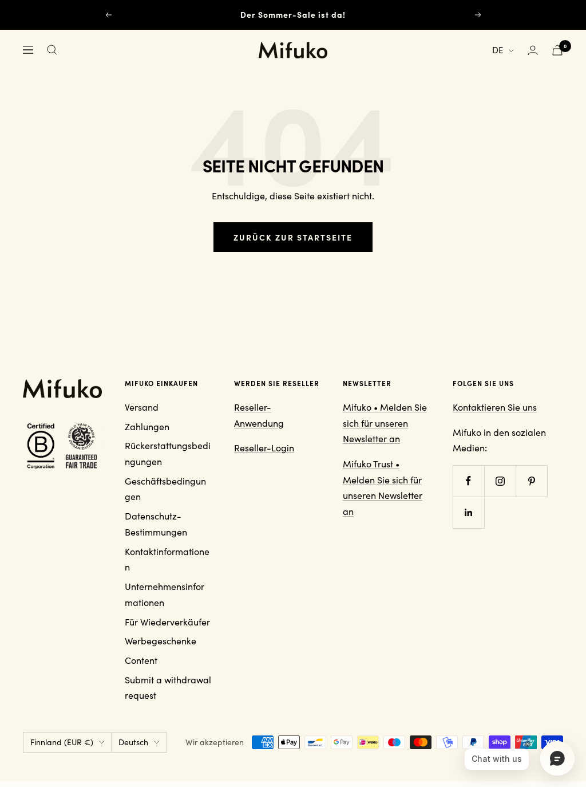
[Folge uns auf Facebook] (468, 481)
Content (141, 660)
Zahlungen (147, 426)
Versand (142, 407)
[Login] (533, 50)
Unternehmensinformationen (164, 594)
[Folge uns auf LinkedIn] (468, 512)
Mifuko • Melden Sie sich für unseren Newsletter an (385, 422)
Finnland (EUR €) (61, 742)
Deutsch (133, 742)
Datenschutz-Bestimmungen (156, 524)
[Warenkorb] (557, 50)
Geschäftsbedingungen (165, 489)
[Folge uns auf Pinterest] (531, 481)
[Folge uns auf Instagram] (500, 481)
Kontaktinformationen (167, 559)
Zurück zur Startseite (293, 237)
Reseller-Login (264, 448)
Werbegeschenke (160, 641)
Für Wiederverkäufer (167, 622)
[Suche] (52, 50)
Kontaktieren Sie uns (495, 407)
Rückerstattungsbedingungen (168, 453)
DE (497, 50)
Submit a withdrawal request (168, 688)
